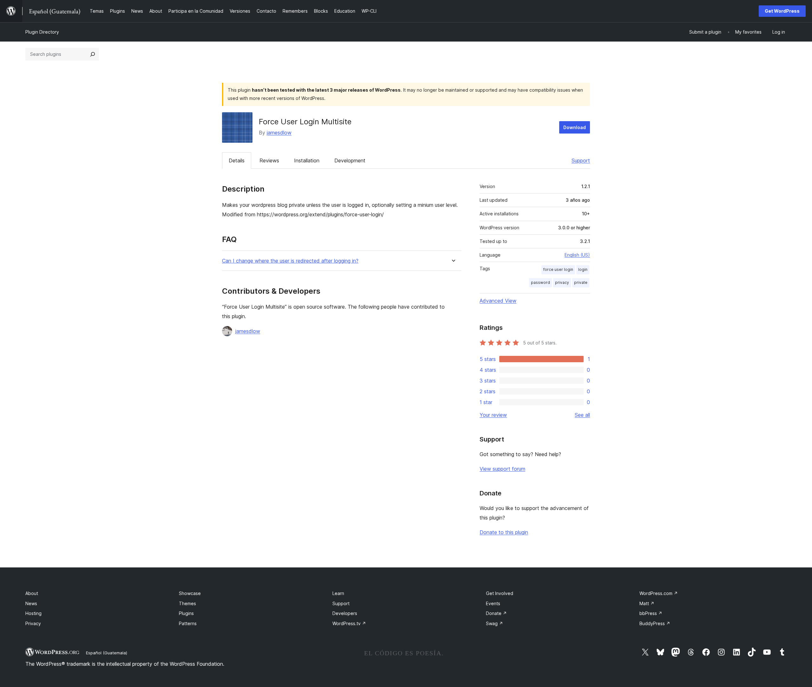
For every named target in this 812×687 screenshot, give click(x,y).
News (31, 603)
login (582, 269)
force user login (558, 269)
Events (493, 603)
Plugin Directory (42, 32)
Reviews (269, 160)
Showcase (190, 593)
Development (349, 160)
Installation (306, 160)
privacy (562, 282)
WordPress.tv (349, 623)
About (31, 593)
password (540, 282)
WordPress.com (658, 593)
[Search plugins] (92, 54)
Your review (493, 415)
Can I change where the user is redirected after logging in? (290, 261)
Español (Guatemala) (106, 652)
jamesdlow (279, 132)
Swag (494, 623)
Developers (344, 613)
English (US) (577, 255)
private (580, 282)
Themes (187, 603)
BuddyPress (654, 623)
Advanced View (498, 301)
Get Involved (499, 593)
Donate (496, 613)
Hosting (33, 613)
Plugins (186, 613)
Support (581, 160)
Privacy (33, 623)
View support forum (502, 469)
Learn (338, 593)
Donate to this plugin (504, 532)
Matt (646, 603)
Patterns (188, 623)
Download (574, 127)
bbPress (650, 613)
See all (582, 415)
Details (237, 160)
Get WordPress (782, 11)
